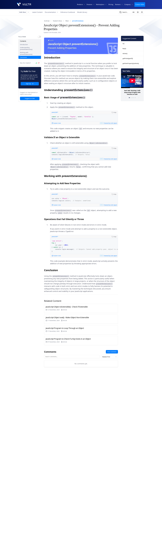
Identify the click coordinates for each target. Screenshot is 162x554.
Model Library (82, 12)
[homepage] (24, 4)
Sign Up (28, 84)
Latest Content (37, 12)
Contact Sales (139, 4)
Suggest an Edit (30, 98)
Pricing (110, 4)
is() (123, 43)
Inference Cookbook (67, 12)
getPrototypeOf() (128, 58)
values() (125, 53)
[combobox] (109, 357)
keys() (124, 48)
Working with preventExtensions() (26, 53)
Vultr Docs (22, 12)
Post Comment (111, 352)
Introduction (24, 44)
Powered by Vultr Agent (110, 123)
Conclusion (23, 57)
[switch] (39, 37)
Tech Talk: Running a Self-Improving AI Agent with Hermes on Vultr (132, 92)
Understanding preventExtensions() (26, 48)
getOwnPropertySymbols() (131, 63)
